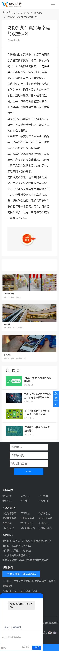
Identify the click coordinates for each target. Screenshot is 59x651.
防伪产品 (25, 496)
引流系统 (43, 523)
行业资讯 (38, 13)
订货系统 (25, 513)
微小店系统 (26, 523)
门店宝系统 (8, 528)
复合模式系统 (45, 528)
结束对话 (26, 647)
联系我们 (43, 500)
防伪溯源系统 (9, 513)
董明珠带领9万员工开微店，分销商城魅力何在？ (27, 540)
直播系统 (7, 523)
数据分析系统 (45, 518)
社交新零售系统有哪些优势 (16, 555)
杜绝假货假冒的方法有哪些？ (17, 545)
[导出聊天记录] (40, 633)
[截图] (16, 633)
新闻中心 (25, 13)
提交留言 (28, 471)
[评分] (8, 633)
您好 (6, 627)
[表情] (3, 633)
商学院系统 (44, 513)
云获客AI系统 (27, 518)
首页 (14, 13)
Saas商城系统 (27, 528)
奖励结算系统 (9, 518)
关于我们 (25, 500)
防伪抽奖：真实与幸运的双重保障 (22, 17)
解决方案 (7, 496)
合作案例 (43, 496)
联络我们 (17, 627)
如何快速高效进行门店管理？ (17, 550)
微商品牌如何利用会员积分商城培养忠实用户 (25, 560)
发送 (37, 647)
